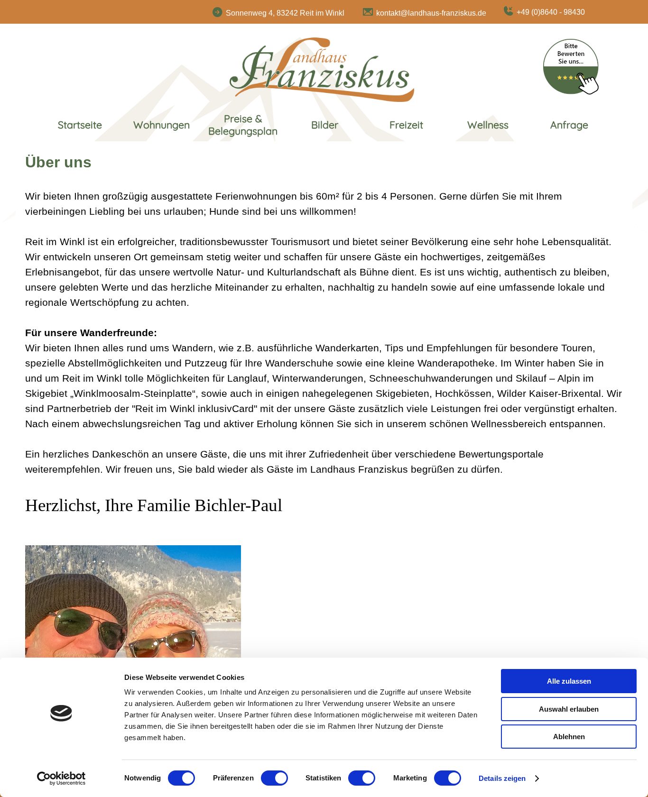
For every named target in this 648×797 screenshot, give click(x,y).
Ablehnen (569, 737)
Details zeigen (502, 778)
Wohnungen (161, 125)
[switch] (274, 778)
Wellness (488, 125)
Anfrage (569, 125)
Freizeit (406, 125)
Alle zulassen (569, 681)
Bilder (324, 125)
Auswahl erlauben (569, 709)
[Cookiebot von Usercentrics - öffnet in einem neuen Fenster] (61, 778)
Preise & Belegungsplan (243, 124)
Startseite (80, 125)
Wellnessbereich (508, 424)
